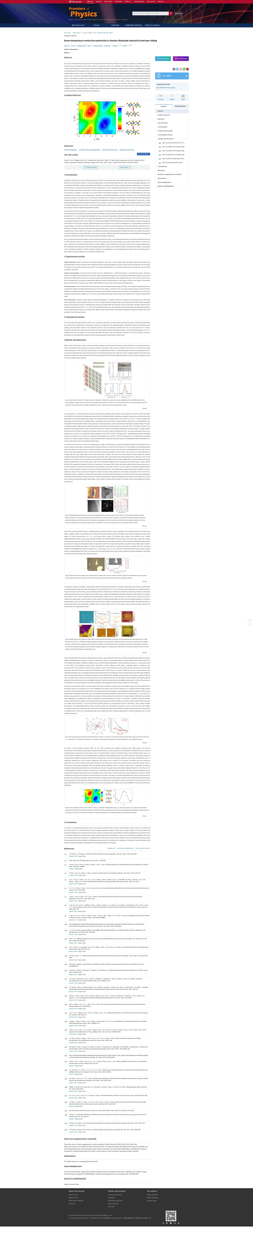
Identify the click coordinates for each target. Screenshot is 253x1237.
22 (144, 218)
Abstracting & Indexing (76, 1201)
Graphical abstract (164, 115)
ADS (75, 856)
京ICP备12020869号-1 (82, 1218)
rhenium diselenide (70, 150)
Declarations (162, 178)
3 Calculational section (165, 135)
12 (76, 216)
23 (146, 218)
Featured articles (113, 1204)
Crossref (71, 856)
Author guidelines (152, 1195)
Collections (115, 25)
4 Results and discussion (166, 139)
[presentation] (149, 350)
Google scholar (82, 856)
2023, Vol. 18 (76, 33)
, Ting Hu (114, 46)
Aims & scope (73, 1195)
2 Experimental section (165, 131)
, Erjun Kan (107, 46)
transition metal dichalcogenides (89, 150)
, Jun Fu (72, 46)
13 (85, 218)
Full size (144, 408)
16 (104, 218)
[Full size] (250, 624)
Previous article (91, 167)
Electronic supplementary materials (170, 174)
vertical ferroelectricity (109, 150)
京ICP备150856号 (95, 1218)
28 (92, 438)
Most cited (111, 1207)
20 (111, 218)
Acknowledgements (164, 182)
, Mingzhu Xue (81, 46)
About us (160, 1)
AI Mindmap (182, 59)
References (161, 170)
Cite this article (163, 123)
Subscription (108, 1)
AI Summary (164, 59)
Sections (163, 106)
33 (95, 748)
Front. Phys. (67, 33)
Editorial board (73, 1198)
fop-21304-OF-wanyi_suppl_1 (166, 87)
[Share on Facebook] (173, 69)
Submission (118, 1)
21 (113, 218)
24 (94, 221)
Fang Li (66, 46)
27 (90, 438)
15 (87, 218)
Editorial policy (139, 1)
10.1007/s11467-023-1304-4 (104, 33)
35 (143, 748)
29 (71, 481)
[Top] (250, 620)
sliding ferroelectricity (127, 150)
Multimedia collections (134, 25)
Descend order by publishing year (125, 848)
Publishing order (111, 848)
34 (98, 748)
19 (106, 218)
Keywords (161, 119)
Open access (151, 1)
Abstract (160, 111)
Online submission (153, 1198)
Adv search (178, 13)
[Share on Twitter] (177, 69)
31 (88, 551)
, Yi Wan (124, 46)
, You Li (89, 46)
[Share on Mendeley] (187, 69)
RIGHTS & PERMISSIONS (166, 186)
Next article (124, 167)
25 (146, 421)
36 (83, 750)
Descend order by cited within (143, 848)
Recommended (180, 106)
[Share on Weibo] (180, 69)
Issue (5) (85, 33)
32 (96, 551)
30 (82, 551)
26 (148, 421)
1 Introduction (162, 127)
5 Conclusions (162, 166)
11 (74, 216)
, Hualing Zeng (97, 46)
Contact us (72, 1204)
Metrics (127, 1)
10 (118, 203)
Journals (98, 1)
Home (91, 1)
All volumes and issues (115, 1195)
